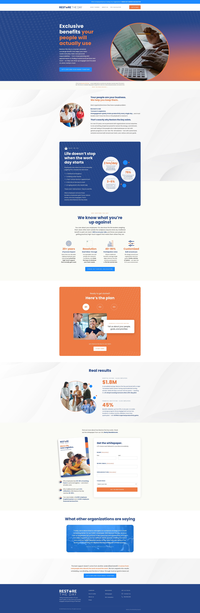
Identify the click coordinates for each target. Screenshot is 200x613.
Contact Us (127, 594)
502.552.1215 (127, 597)
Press (90, 600)
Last (119, 455)
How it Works (95, 7)
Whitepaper (108, 594)
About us (91, 597)
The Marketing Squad (135, 609)
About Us (105, 7)
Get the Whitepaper (117, 489)
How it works (92, 594)
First (98, 455)
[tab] (86, 307)
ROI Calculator (116, 7)
